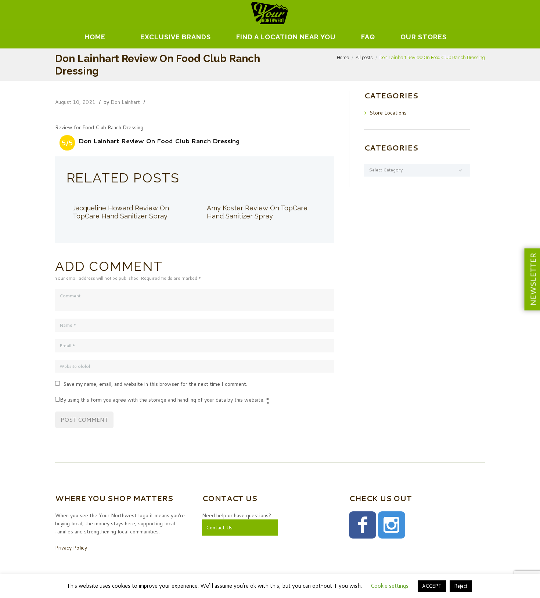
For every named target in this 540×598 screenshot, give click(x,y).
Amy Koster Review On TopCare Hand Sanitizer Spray (257, 212)
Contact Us (219, 527)
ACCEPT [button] (432, 586)
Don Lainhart (125, 102)
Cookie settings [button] (389, 586)
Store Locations (388, 112)
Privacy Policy (71, 547)
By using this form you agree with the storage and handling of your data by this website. (164, 399)
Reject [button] (461, 586)
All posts (364, 57)
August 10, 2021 (75, 102)
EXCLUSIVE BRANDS (175, 37)
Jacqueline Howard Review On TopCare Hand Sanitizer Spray (121, 212)
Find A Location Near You (286, 37)
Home (94, 37)
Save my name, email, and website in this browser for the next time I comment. (155, 384)
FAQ (368, 37)
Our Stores (423, 37)
